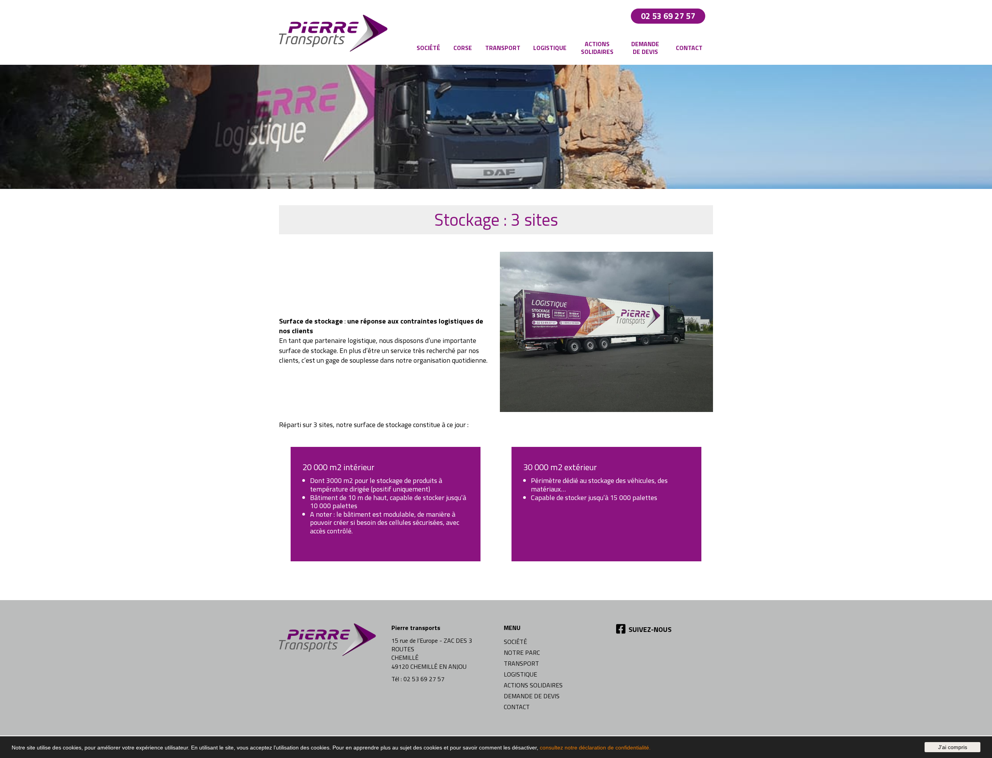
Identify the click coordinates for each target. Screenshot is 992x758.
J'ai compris (952, 747)
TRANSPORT (521, 663)
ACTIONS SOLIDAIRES (533, 685)
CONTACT (517, 706)
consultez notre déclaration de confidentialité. (595, 747)
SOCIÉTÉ (515, 641)
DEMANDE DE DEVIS (532, 696)
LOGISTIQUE (520, 674)
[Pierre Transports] (335, 32)
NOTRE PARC (522, 652)
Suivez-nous (649, 629)
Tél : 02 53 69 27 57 (417, 679)
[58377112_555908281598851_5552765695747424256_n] (606, 334)
